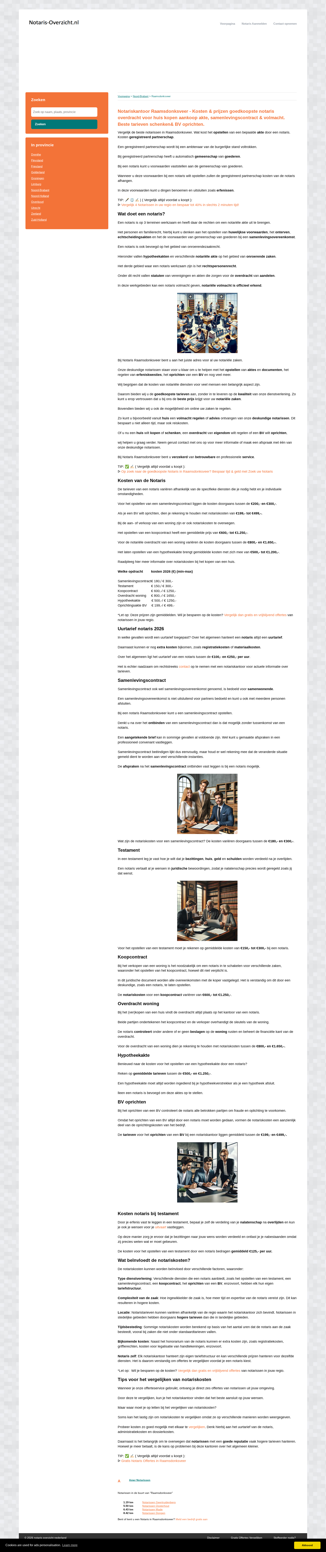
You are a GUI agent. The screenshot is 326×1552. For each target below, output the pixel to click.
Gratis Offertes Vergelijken (246, 1537)
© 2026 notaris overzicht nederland (45, 1537)
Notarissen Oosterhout (155, 1506)
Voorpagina (227, 23)
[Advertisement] (163, 64)
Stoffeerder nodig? (285, 1537)
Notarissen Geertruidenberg (159, 1502)
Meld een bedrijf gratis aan (192, 1519)
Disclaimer (213, 1537)
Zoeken (40, 124)
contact (184, 666)
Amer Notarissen (139, 1480)
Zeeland (36, 213)
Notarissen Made (152, 1509)
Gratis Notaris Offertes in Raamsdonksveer (153, 1461)
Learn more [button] (70, 1545)
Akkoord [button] (307, 1545)
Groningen (37, 178)
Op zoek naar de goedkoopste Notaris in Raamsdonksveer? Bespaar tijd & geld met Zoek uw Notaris (197, 471)
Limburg (36, 184)
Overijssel (37, 201)
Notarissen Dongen (153, 1513)
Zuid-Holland (39, 219)
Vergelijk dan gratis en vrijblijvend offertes (255, 615)
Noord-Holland (40, 196)
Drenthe (36, 154)
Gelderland (38, 172)
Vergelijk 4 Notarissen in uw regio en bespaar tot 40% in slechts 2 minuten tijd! (180, 205)
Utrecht (35, 207)
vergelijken (197, 1427)
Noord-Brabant (40, 190)
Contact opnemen (285, 23)
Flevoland (37, 160)
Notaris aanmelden (254, 23)
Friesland (36, 166)
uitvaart (160, 1227)
